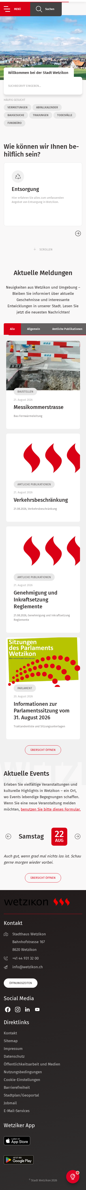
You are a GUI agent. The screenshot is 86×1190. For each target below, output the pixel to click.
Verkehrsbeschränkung (41, 500)
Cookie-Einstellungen (22, 1079)
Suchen (49, 9)
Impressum (13, 1048)
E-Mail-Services (17, 1111)
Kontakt (10, 1033)
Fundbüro (14, 123)
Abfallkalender (47, 107)
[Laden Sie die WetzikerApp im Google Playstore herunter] (19, 1163)
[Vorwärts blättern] (77, 836)
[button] (17, 9)
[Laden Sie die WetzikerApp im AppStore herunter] (17, 1144)
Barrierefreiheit (17, 1087)
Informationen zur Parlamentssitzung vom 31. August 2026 (41, 711)
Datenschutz (14, 1056)
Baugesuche (15, 115)
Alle (12, 329)
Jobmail (10, 1103)
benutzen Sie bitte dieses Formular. (51, 809)
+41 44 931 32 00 (25, 958)
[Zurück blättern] (8, 836)
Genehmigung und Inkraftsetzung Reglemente (35, 600)
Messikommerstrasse (39, 407)
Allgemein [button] (33, 329)
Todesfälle (64, 115)
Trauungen (41, 115)
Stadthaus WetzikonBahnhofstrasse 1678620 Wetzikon (29, 942)
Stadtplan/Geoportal (21, 1095)
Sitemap (11, 1041)
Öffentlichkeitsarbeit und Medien (32, 1064)
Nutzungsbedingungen (23, 1072)
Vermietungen (17, 107)
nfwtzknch (28, 967)
